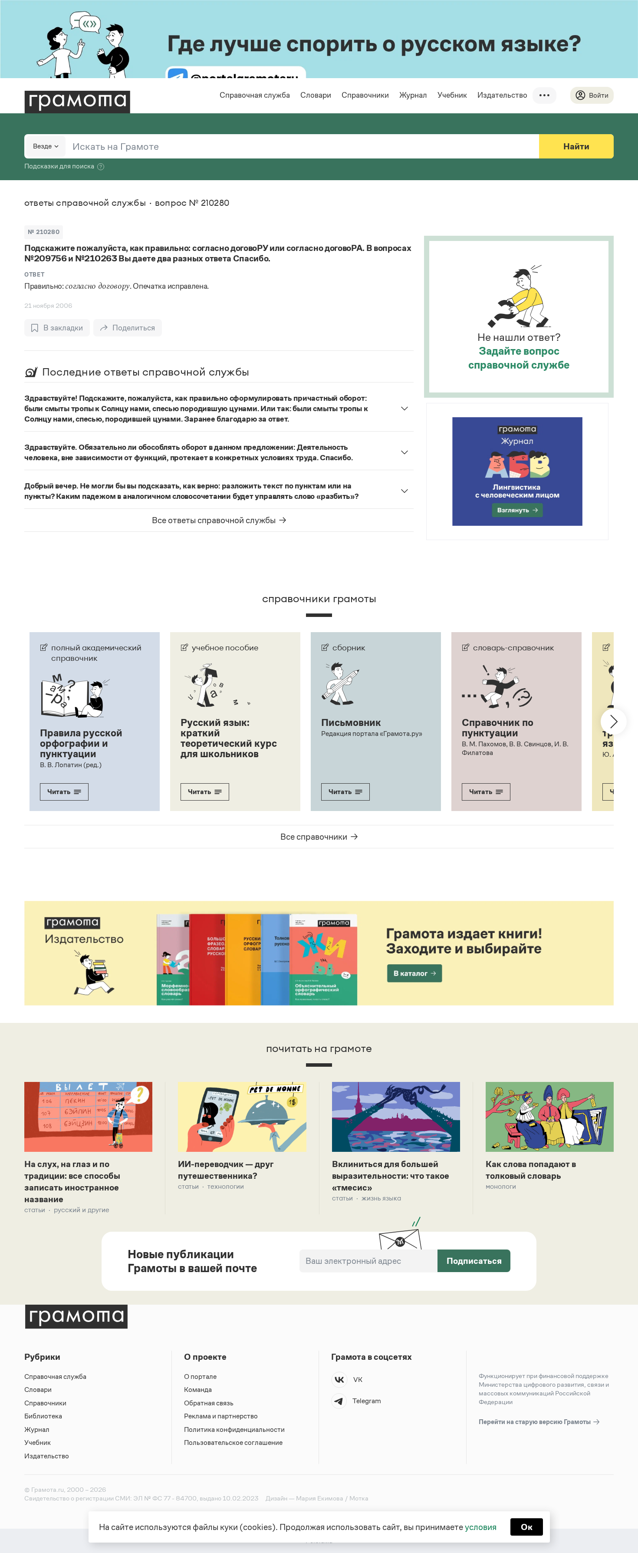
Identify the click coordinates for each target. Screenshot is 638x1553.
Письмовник (351, 722)
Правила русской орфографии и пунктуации (81, 743)
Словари (315, 95)
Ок (527, 1527)
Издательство (502, 95)
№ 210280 (43, 232)
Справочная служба (255, 95)
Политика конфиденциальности (234, 1429)
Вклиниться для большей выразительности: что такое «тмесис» (390, 1175)
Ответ (34, 274)
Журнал (413, 95)
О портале (200, 1376)
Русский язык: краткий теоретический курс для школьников (229, 738)
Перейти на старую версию (535, 1421)
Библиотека (43, 1416)
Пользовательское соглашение (233, 1442)
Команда (198, 1389)
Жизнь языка (381, 1198)
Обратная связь (208, 1403)
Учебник (452, 95)
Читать (58, 791)
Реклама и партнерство (221, 1416)
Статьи (34, 1210)
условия (481, 1527)
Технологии (225, 1186)
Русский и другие (81, 1210)
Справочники (365, 95)
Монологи (501, 1186)
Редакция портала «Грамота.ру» (371, 733)
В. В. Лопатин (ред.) (71, 764)
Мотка (358, 1498)
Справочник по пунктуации (497, 728)
